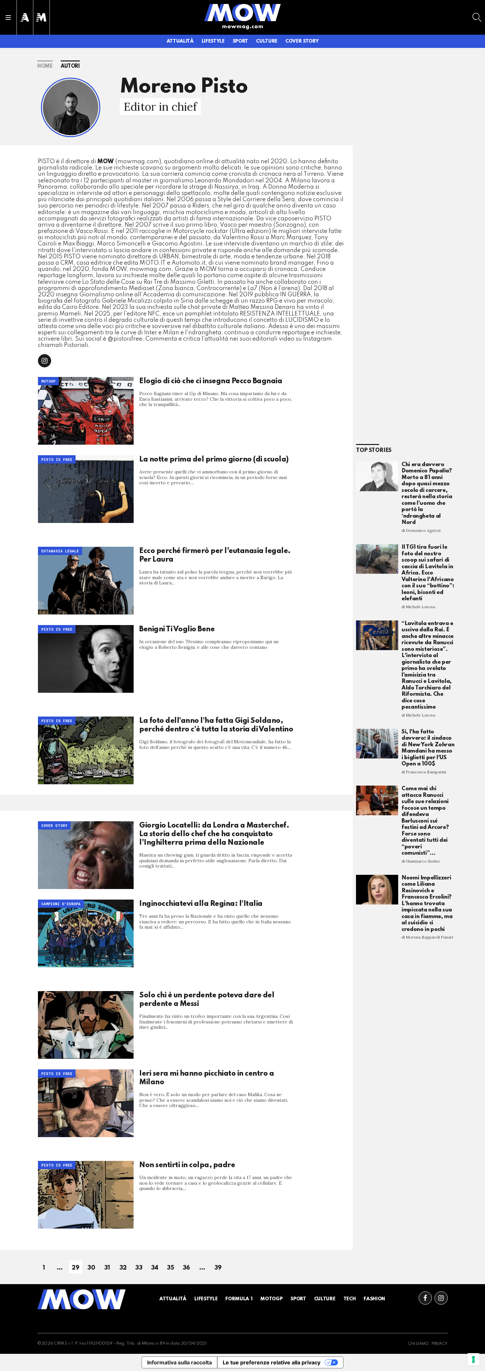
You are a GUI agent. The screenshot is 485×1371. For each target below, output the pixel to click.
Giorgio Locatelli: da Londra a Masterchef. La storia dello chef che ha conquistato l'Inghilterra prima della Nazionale (214, 834)
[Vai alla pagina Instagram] (441, 1298)
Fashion (374, 1299)
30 (91, 1268)
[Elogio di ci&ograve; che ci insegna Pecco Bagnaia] (86, 411)
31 (107, 1268)
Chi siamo (418, 1344)
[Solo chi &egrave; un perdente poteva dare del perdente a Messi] (86, 1025)
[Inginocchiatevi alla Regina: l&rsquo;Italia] (86, 933)
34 (154, 1268)
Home (45, 66)
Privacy (440, 1344)
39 (218, 1268)
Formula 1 (238, 1299)
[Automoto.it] (24, 17)
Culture (266, 41)
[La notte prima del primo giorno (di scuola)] (86, 489)
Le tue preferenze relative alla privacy (271, 1362)
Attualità (180, 41)
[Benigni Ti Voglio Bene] (86, 659)
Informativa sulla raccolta (179, 1362)
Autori (70, 66)
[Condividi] (44, 360)
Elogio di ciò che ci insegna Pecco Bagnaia (210, 381)
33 (138, 1268)
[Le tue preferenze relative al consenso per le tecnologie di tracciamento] (473, 1359)
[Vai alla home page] (242, 12)
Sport (240, 41)
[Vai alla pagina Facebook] (425, 1298)
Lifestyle (213, 41)
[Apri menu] (8, 17)
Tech (349, 1299)
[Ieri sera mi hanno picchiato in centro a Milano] (86, 1103)
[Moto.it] (41, 17)
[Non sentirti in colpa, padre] (86, 1195)
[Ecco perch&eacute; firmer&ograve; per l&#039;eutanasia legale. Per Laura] (86, 580)
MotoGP (271, 1299)
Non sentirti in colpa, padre (187, 1165)
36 (186, 1268)
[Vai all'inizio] (81, 1299)
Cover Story (301, 41)
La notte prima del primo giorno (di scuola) (214, 459)
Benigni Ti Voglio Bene (176, 629)
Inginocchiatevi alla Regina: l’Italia (201, 904)
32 (123, 1268)
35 (170, 1268)
